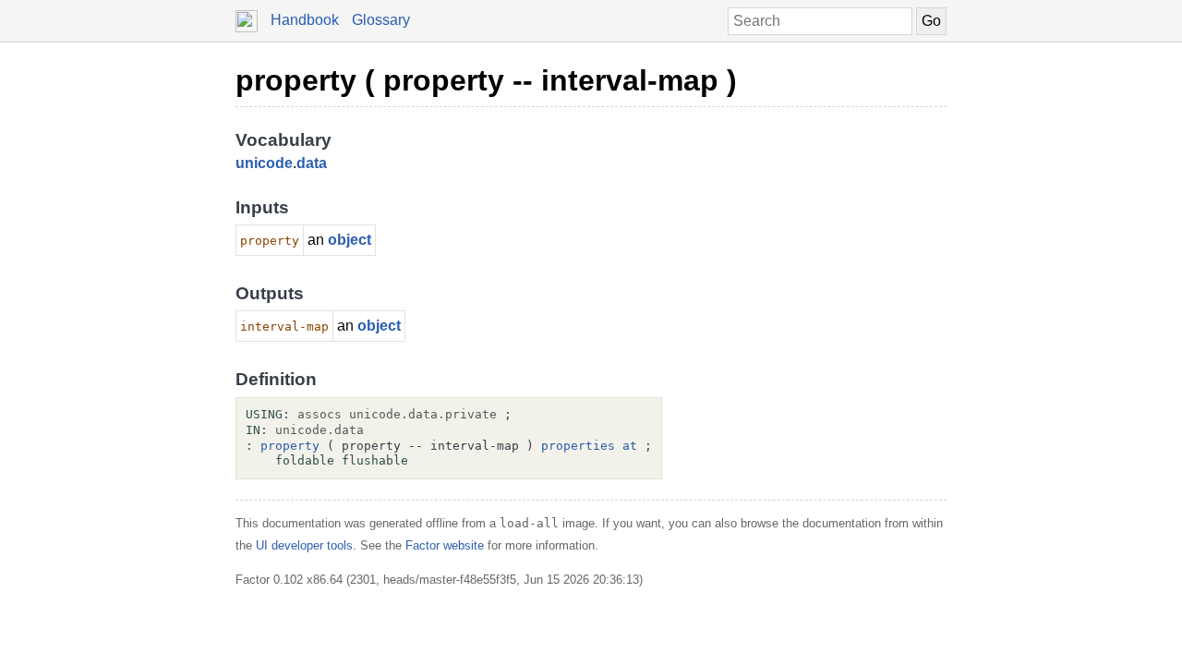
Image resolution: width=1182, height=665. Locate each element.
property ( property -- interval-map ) (486, 80)
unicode (264, 163)
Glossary (381, 20)
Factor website (444, 545)
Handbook (305, 20)
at (629, 446)
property (290, 446)
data (311, 163)
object (349, 240)
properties (578, 446)
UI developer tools (304, 545)
